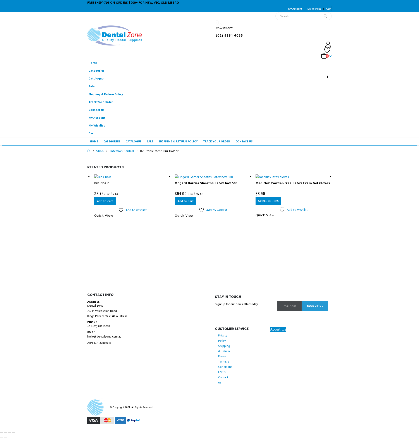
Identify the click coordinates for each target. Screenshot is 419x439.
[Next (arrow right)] (5, 437)
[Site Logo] (114, 35)
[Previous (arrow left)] (1, 437)
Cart (328, 8)
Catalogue (96, 78)
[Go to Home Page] (88, 151)
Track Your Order (101, 102)
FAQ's (222, 372)
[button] (327, 77)
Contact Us (97, 110)
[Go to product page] (132, 177)
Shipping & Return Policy (106, 94)
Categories (97, 71)
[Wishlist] (268, 50)
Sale (91, 86)
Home (93, 63)
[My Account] (268, 44)
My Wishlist (314, 8)
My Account (295, 8)
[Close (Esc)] (13, 432)
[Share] (9, 432)
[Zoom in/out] (1, 432)
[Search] (325, 16)
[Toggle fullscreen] (5, 432)
